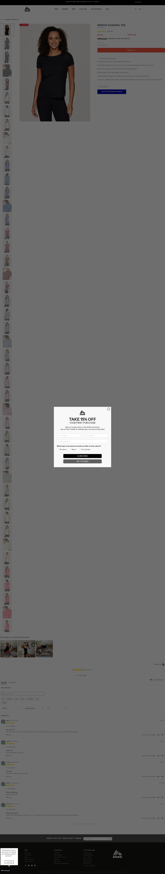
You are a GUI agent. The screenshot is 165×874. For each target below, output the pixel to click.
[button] (11, 870)
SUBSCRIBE (82, 456)
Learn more (9, 862)
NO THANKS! (83, 461)
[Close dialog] (108, 409)
